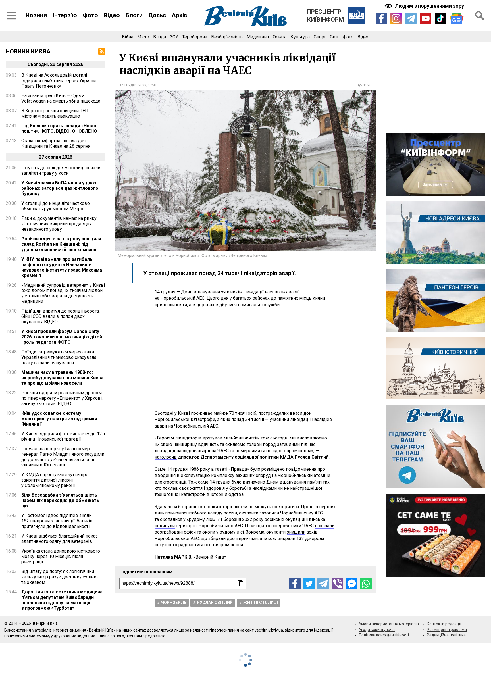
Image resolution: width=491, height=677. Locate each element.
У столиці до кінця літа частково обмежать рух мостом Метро (55, 206)
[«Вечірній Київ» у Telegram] (411, 18)
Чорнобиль (173, 602)
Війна (127, 36)
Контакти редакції (444, 624)
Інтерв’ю (65, 15)
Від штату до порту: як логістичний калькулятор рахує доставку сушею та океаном (59, 577)
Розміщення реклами (447, 629)
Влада (159, 36)
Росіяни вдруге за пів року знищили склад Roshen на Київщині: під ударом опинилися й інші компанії (61, 244)
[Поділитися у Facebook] (295, 583)
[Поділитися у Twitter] (309, 583)
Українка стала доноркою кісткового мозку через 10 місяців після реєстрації (60, 556)
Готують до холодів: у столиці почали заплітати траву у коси (60, 170)
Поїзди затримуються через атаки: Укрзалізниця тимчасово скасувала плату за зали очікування (58, 357)
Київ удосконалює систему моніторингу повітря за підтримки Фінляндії (59, 419)
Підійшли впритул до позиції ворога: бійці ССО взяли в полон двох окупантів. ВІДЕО (60, 316)
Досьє (157, 15)
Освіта (279, 36)
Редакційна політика (446, 635)
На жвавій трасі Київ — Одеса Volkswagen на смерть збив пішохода (60, 98)
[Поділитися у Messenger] (351, 583)
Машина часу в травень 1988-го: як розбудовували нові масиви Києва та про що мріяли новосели (62, 378)
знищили (296, 532)
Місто (143, 36)
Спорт (320, 36)
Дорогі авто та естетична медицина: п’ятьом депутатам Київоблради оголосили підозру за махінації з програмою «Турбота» (62, 600)
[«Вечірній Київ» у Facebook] (381, 18)
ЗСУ (174, 36)
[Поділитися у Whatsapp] (366, 583)
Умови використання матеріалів (389, 624)
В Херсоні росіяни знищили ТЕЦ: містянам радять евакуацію (55, 113)
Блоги (134, 15)
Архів (179, 15)
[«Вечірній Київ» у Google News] (457, 18)
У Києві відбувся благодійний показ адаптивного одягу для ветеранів (59, 538)
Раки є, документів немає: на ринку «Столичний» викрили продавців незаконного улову (59, 224)
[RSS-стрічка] (101, 51)
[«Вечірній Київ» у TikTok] (440, 18)
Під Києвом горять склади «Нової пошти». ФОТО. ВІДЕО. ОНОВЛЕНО (59, 128)
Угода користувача (377, 629)
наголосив (166, 457)
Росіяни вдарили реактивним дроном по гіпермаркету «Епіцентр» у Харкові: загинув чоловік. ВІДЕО (62, 398)
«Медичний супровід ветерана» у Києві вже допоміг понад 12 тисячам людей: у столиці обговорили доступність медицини (63, 293)
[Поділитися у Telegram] (323, 583)
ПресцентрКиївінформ (325, 15)
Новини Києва (28, 51)
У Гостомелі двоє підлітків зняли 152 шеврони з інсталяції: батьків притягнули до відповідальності (57, 521)
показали (324, 525)
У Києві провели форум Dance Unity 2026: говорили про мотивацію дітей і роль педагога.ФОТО (61, 337)
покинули (165, 525)
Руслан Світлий (215, 602)
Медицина (258, 36)
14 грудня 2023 (133, 85)
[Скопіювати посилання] (240, 583)
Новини (36, 15)
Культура (300, 36)
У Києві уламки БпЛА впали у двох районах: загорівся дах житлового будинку (59, 188)
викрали (286, 538)
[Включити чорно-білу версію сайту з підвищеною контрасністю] (425, 5)
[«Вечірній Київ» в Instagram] (396, 18)
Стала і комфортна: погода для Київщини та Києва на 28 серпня (55, 143)
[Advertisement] (245, 359)
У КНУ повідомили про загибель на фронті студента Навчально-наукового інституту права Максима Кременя (61, 267)
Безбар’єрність (227, 36)
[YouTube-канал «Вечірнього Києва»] (425, 18)
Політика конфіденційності (384, 635)
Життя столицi (260, 602)
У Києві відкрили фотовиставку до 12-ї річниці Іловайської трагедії (63, 436)
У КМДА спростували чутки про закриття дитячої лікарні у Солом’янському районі (54, 480)
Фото (90, 15)
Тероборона (194, 36)
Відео (112, 15)
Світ (334, 36)
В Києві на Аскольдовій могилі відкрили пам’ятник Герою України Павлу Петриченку (58, 80)
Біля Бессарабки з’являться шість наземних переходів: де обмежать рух (60, 500)
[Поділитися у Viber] (337, 583)
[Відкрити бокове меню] (11, 15)
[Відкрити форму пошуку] (479, 15)
